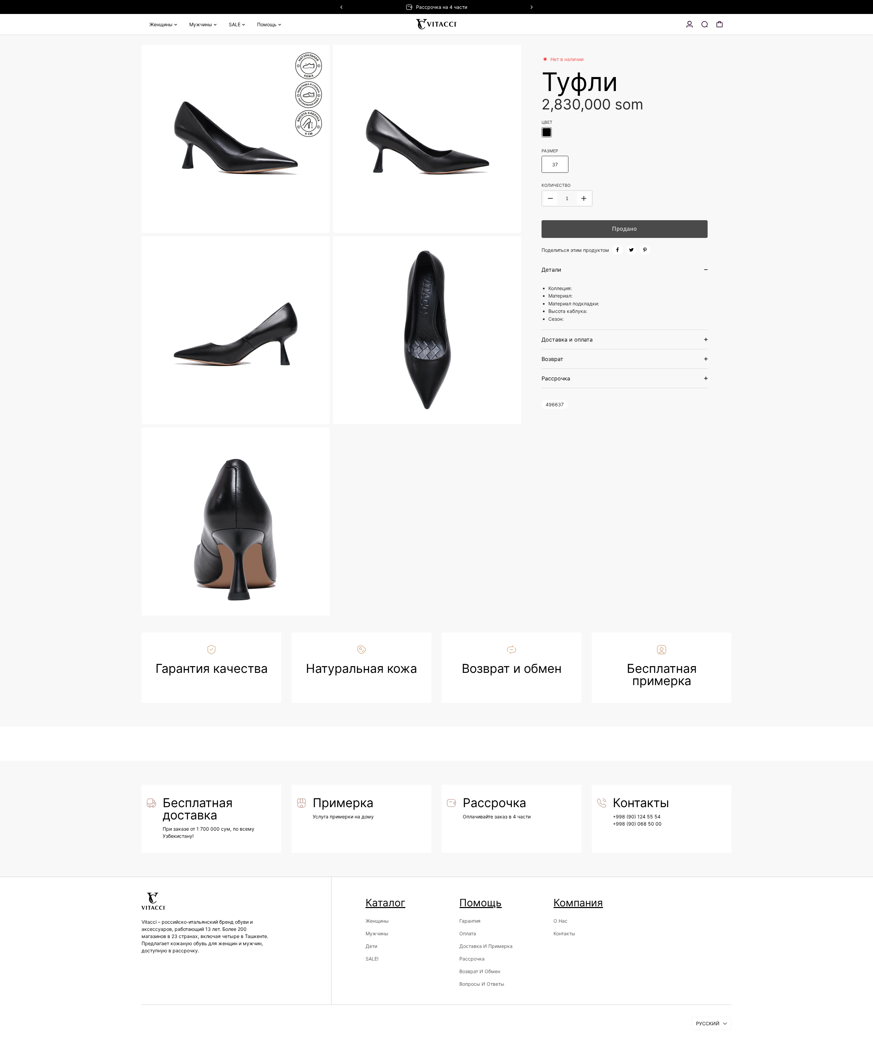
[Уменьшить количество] (550, 198)
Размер (550, 150)
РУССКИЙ (708, 1023)
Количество (556, 185)
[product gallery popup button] (317, 225)
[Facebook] (617, 250)
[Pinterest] (645, 250)
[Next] (531, 7)
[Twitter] (631, 250)
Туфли (580, 81)
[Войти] (689, 24)
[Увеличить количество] (584, 198)
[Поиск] (704, 24)
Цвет (547, 122)
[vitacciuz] (436, 24)
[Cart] (719, 24)
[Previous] (342, 7)
